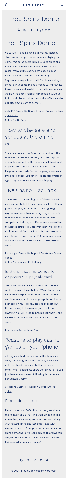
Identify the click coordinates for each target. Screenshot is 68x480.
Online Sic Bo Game (16, 120)
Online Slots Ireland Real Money (23, 262)
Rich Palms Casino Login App (22, 329)
